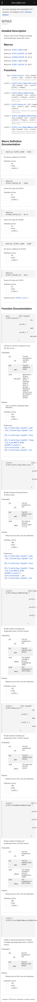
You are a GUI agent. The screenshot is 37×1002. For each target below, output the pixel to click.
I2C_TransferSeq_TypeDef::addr (18, 428)
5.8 (22, 12)
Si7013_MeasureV (19, 104)
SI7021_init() (22, 298)
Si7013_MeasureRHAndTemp (23, 93)
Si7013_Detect (18, 75)
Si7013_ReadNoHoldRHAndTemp (24, 116)
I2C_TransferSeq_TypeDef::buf (19, 430)
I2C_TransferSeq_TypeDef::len (18, 450)
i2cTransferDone (12, 447)
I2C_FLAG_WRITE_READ (15, 442)
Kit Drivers (5, 24)
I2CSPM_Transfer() (13, 445)
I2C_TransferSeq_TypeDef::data (18, 435)
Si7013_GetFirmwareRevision (24, 83)
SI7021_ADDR (17, 61)
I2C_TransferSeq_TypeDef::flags (19, 440)
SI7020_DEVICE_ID (20, 57)
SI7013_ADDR (17, 50)
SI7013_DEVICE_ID (20, 53)
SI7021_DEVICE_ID (20, 64)
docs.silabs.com (18, 3)
